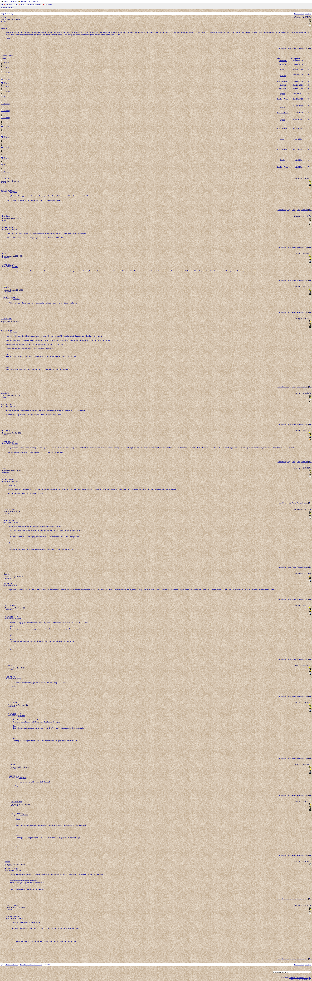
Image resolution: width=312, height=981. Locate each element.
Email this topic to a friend (29, 1)
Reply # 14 (24, 815)
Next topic (308, 14)
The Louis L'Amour (12, 4)
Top (2, 4)
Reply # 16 (19, 918)
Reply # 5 (15, 444)
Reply (294, 48)
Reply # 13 (22, 778)
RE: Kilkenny (5, 62)
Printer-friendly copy (10, 1)
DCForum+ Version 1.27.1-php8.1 (300, 978)
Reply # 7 (16, 522)
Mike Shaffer (283, 61)
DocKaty (283, 160)
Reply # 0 (13, 192)
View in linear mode (7, 8)
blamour (283, 76)
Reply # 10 (18, 619)
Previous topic (299, 14)
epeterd (3, 17)
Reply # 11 (19, 679)
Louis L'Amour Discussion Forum (31, 4)
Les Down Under (282, 82)
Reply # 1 (15, 229)
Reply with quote (302, 48)
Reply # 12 (21, 716)
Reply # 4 (16, 299)
